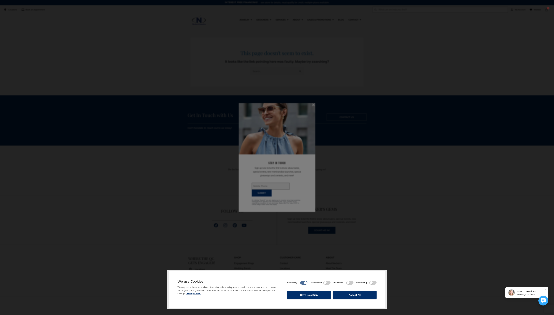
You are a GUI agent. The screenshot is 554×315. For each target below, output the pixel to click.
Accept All (355, 295)
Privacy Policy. (193, 293)
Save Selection (309, 295)
